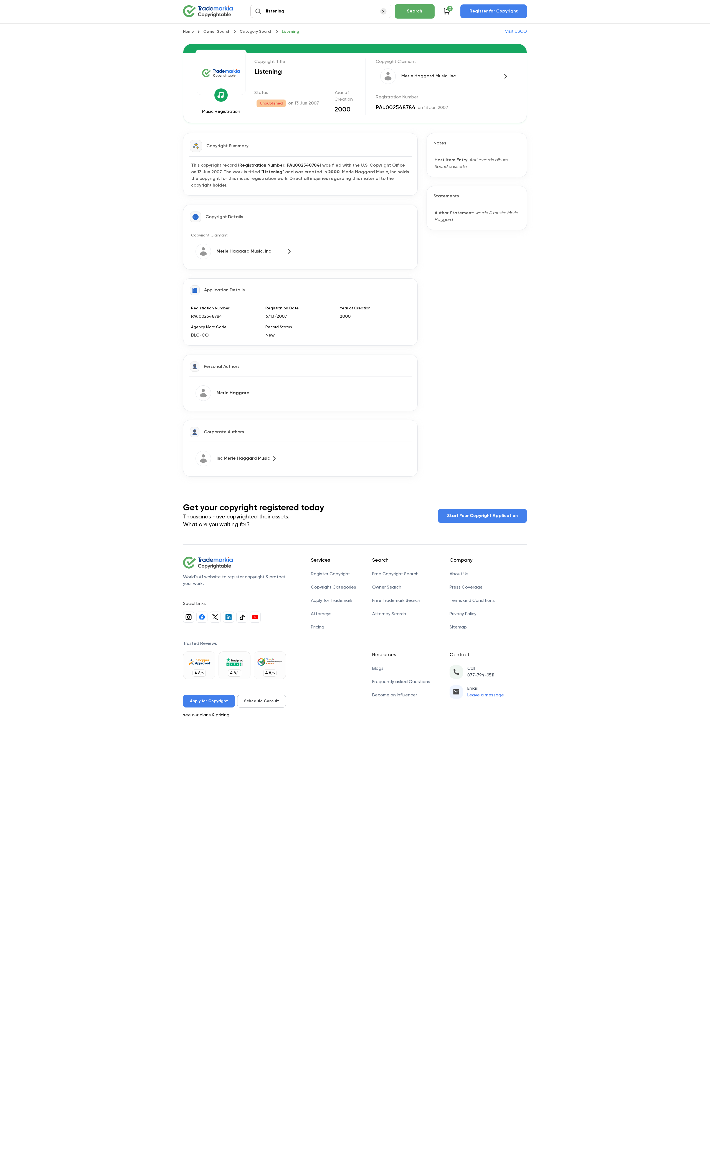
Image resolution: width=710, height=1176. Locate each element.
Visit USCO (516, 31)
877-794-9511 (480, 675)
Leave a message (485, 695)
